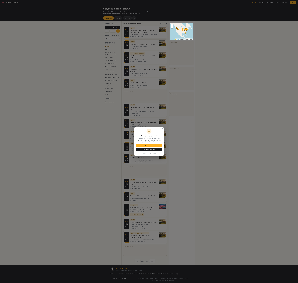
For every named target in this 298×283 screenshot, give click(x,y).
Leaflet (177, 39)
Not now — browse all (149, 153)
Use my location (149, 145)
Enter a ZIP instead (149, 149)
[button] (184, 30)
